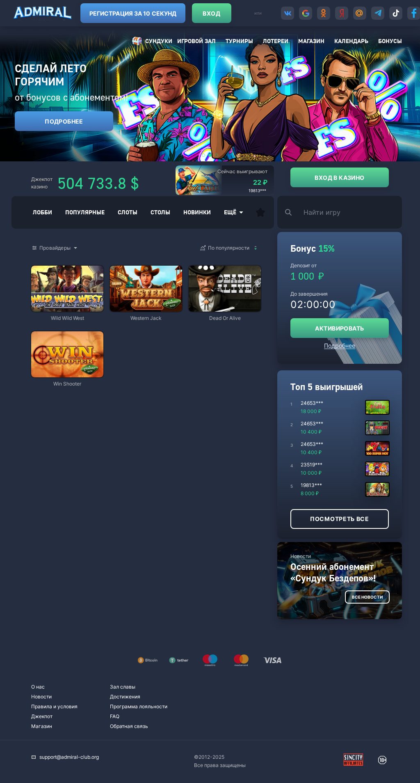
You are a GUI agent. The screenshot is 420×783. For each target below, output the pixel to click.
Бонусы (390, 40)
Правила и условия (54, 706)
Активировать (339, 328)
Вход (211, 13)
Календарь (351, 40)
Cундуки (158, 40)
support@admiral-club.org (69, 757)
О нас (38, 687)
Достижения (125, 696)
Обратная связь (129, 726)
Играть (67, 307)
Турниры (239, 40)
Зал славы (122, 687)
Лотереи (275, 40)
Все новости (367, 597)
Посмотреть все (339, 518)
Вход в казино (339, 177)
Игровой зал (196, 40)
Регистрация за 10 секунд (132, 13)
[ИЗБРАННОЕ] (260, 212)
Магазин (311, 40)
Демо (44, 266)
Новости (41, 696)
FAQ (114, 716)
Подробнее (64, 121)
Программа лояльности (138, 706)
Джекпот (41, 716)
